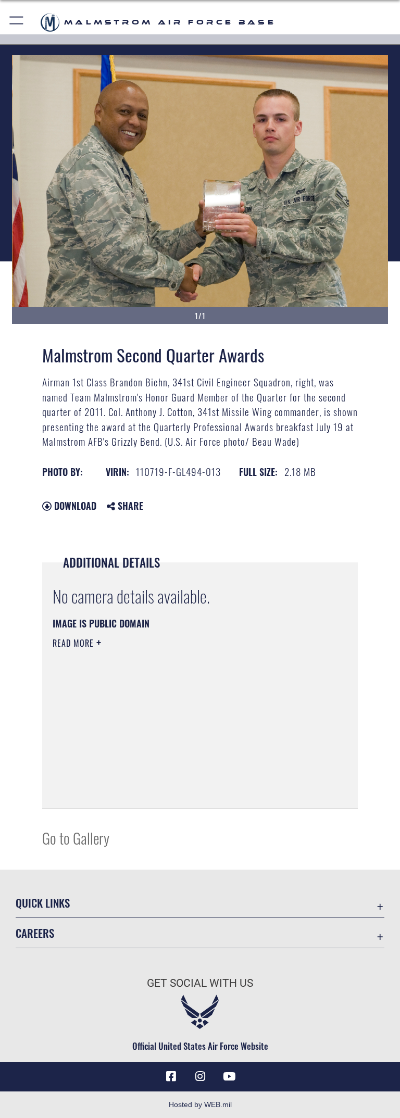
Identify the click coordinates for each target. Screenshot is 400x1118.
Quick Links (43, 903)
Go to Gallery (75, 837)
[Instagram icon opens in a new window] (200, 1076)
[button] (17, 22)
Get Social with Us (200, 983)
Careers (35, 933)
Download (74, 505)
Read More (74, 643)
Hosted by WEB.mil (200, 1104)
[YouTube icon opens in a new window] (229, 1076)
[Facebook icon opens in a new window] (171, 1076)
